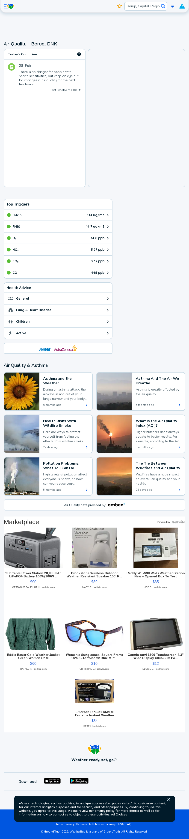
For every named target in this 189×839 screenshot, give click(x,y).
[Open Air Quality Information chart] (79, 54)
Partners (81, 824)
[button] (168, 799)
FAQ (128, 824)
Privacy (69, 824)
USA (121, 824)
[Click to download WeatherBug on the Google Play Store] (79, 781)
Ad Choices (119, 814)
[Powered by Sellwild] (178, 522)
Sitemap (111, 824)
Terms (60, 824)
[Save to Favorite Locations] (119, 6)
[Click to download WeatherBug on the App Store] (52, 781)
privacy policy (105, 810)
